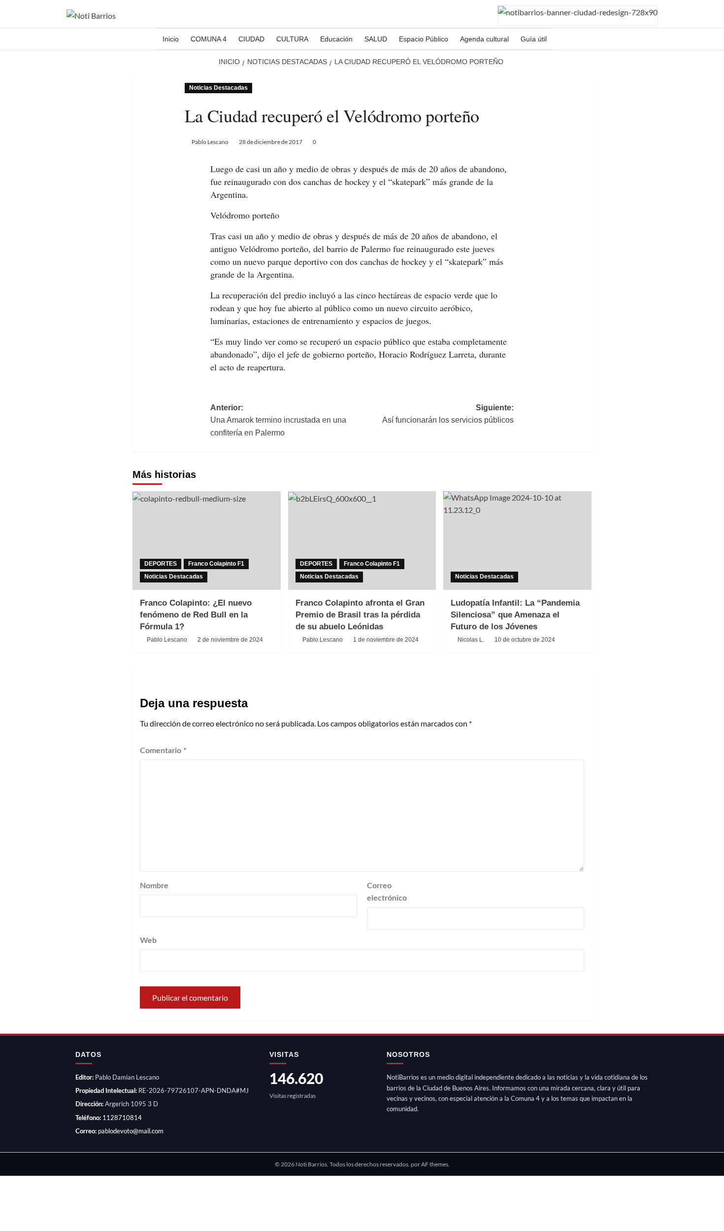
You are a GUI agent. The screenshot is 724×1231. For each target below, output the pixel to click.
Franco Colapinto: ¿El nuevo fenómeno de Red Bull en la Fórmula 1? (196, 614)
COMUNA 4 (209, 39)
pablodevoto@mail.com (131, 1131)
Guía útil (534, 39)
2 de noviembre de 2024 (230, 639)
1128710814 (122, 1118)
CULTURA (292, 39)
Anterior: (278, 420)
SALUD (375, 39)
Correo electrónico (387, 892)
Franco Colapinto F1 (216, 563)
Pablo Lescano (210, 141)
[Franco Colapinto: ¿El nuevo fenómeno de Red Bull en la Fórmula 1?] (206, 540)
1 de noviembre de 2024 (386, 639)
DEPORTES (160, 563)
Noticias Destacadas (218, 87)
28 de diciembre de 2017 (270, 141)
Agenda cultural (484, 39)
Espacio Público (423, 39)
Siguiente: (448, 414)
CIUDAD (251, 39)
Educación (336, 39)
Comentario (163, 751)
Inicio (171, 39)
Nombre (154, 886)
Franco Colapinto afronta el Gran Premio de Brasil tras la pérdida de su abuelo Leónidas (360, 614)
